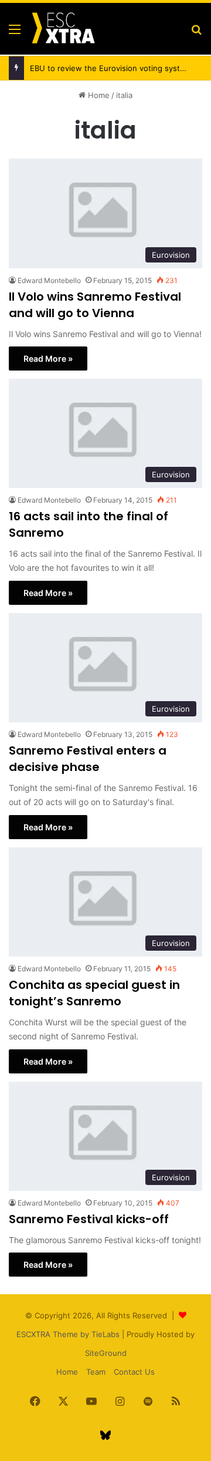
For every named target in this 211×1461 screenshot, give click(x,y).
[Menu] (15, 33)
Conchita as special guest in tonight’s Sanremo (94, 993)
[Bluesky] (105, 1435)
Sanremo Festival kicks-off (89, 1219)
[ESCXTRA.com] (62, 28)
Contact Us (134, 1371)
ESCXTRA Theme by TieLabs (68, 1334)
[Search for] (196, 33)
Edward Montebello (49, 280)
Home (98, 95)
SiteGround (106, 1353)
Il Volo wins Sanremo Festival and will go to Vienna (95, 304)
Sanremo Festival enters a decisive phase (87, 758)
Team (96, 1371)
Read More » (48, 358)
